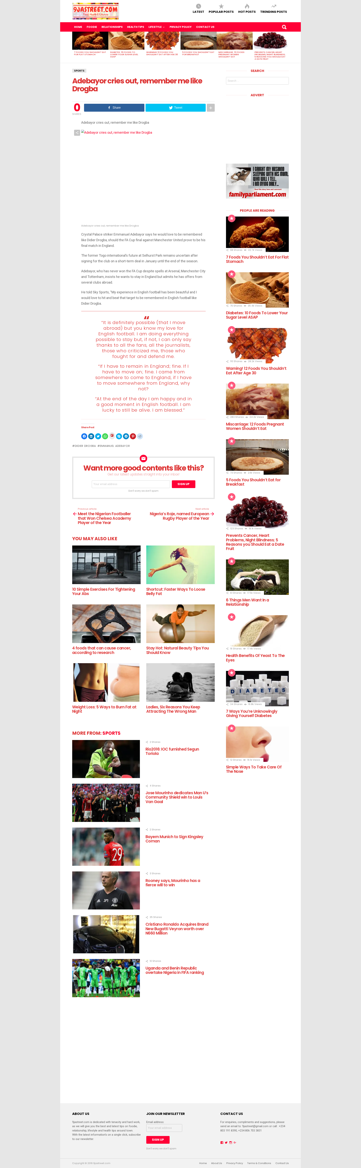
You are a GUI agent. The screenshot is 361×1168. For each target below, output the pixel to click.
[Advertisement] (257, 127)
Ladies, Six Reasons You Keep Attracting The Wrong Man (173, 709)
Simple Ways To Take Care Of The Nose (253, 769)
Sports (79, 70)
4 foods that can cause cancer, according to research (101, 650)
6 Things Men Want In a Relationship (247, 602)
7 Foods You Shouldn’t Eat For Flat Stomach (90, 53)
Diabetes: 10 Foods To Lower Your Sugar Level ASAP (124, 54)
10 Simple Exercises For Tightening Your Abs (103, 591)
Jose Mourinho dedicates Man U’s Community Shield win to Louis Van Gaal (177, 797)
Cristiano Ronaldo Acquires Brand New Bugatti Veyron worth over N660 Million (177, 929)
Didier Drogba (85, 446)
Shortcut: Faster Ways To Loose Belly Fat (175, 591)
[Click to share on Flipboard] (112, 435)
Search (284, 27)
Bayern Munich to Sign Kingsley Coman (174, 839)
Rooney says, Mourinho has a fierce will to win (173, 883)
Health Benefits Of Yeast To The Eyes (255, 658)
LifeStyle (155, 27)
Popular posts (221, 12)
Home (78, 27)
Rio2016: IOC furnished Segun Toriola (172, 751)
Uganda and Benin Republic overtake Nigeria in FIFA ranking (175, 970)
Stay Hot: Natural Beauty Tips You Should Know (177, 650)
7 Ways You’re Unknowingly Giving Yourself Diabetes (251, 713)
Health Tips (135, 27)
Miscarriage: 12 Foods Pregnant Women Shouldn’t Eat (231, 54)
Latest (198, 12)
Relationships (112, 27)
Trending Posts (273, 12)
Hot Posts (247, 12)
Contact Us (205, 27)
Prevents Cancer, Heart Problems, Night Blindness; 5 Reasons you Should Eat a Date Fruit (270, 55)
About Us (216, 1163)
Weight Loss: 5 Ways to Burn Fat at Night (104, 709)
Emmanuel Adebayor (115, 446)
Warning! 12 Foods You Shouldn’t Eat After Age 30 (162, 53)
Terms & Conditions (259, 1163)
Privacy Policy (181, 27)
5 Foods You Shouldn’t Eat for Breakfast (198, 53)
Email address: (155, 1122)
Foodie (92, 27)
